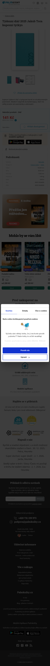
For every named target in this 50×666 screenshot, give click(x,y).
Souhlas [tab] (9, 311)
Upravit (24, 357)
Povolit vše (25, 350)
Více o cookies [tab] (41, 311)
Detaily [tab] (25, 311)
